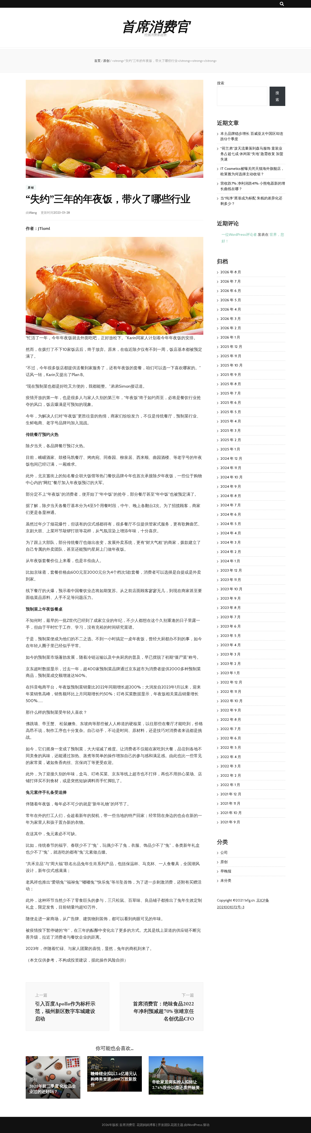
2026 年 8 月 (230, 272)
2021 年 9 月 (230, 822)
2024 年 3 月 (230, 542)
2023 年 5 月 (230, 635)
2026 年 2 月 (230, 328)
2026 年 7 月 (230, 281)
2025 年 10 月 (231, 365)
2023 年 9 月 (230, 598)
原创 (31, 187)
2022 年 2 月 (230, 775)
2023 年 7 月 (230, 617)
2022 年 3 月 (230, 766)
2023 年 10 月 (231, 589)
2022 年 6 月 (230, 738)
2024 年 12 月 (231, 458)
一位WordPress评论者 (239, 234)
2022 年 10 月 (231, 701)
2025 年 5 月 (230, 412)
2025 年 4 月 (230, 421)
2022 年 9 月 (230, 710)
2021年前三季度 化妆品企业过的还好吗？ (52, 1088)
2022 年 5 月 (230, 747)
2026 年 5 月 (230, 300)
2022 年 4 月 (230, 757)
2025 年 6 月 (230, 402)
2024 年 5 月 (230, 524)
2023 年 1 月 (230, 673)
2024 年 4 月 (230, 533)
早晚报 (225, 871)
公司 (224, 852)
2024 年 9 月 (230, 486)
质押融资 (176, 1084)
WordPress (194, 1125)
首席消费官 (155, 26)
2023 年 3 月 (230, 654)
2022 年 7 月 (230, 729)
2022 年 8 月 (230, 719)
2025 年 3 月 (230, 430)
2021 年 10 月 (231, 813)
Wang (33, 213)
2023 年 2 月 (230, 663)
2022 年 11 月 (230, 691)
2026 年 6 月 (230, 291)
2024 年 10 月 (231, 477)
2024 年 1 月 (230, 561)
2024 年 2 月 (230, 552)
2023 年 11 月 (230, 580)
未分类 (225, 880)
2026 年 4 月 (230, 309)
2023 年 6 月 (230, 626)
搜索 (220, 83)
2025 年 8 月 (230, 384)
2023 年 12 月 (231, 570)
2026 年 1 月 (230, 337)
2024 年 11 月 (230, 468)
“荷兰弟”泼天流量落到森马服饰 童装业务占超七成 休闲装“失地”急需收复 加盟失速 (251, 153)
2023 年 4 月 (230, 645)
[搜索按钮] (282, 4)
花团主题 (177, 1125)
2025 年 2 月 (230, 440)
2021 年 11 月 (230, 803)
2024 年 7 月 (230, 505)
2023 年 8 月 (230, 607)
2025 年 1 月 (230, 449)
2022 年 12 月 (231, 682)
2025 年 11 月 (230, 356)
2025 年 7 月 (230, 393)
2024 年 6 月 (230, 514)
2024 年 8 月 (230, 496)
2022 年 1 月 (230, 785)
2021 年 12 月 (230, 794)
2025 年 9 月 (230, 374)
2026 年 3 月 (230, 319)
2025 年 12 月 (231, 346)
